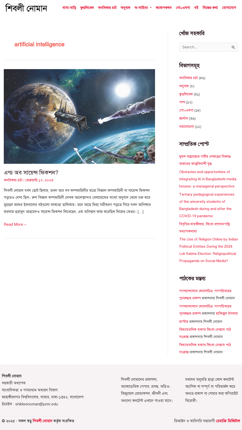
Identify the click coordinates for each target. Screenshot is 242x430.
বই (196, 7)
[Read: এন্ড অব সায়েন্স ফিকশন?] (79, 116)
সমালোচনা (186, 126)
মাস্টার (183, 321)
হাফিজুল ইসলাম (227, 313)
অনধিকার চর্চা (107, 7)
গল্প (182, 102)
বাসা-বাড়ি (69, 7)
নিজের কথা (210, 7)
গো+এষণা (183, 7)
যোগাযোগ (229, 7)
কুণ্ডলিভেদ (87, 7)
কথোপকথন (164, 7)
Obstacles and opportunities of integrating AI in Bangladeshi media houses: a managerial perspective (208, 179)
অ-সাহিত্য (141, 7)
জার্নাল (183, 118)
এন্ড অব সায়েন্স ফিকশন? (31, 172)
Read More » (15, 224)
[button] (143, 8)
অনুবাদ (125, 7)
